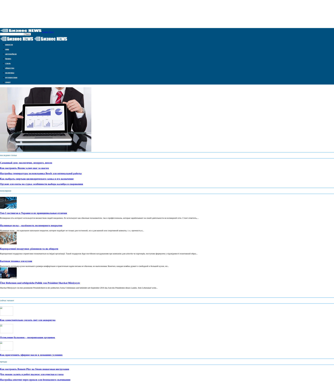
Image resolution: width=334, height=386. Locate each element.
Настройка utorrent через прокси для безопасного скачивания (35, 379)
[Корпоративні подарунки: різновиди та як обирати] (8, 244)
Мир (7, 49)
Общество (9, 68)
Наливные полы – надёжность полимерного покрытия (31, 225)
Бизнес (8, 59)
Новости (9, 44)
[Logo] (17, 41)
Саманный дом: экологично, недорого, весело (26, 162)
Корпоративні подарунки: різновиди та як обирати (29, 248)
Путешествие (11, 77)
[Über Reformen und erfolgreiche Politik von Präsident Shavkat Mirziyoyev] (8, 278)
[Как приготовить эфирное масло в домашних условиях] (6, 350)
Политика (9, 73)
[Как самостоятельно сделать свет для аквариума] (6, 315)
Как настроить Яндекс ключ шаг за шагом (24, 168)
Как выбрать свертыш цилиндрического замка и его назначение (37, 178)
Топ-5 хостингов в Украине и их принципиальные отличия (33, 213)
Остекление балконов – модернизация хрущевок (27, 337)
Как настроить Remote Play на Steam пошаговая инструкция (34, 369)
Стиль (8, 63)
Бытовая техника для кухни (16, 261)
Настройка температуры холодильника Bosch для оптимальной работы (41, 173)
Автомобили (11, 54)
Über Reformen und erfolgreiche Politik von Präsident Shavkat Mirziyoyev (40, 283)
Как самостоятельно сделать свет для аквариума (27, 320)
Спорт (8, 82)
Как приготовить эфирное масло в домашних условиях (31, 355)
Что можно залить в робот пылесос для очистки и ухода (32, 374)
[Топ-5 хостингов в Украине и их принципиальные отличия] (8, 208)
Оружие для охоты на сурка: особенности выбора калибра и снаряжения (41, 184)
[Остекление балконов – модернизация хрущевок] (6, 332)
